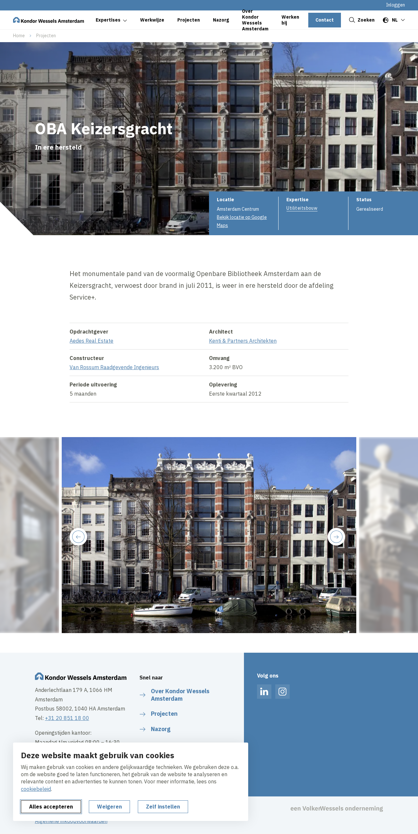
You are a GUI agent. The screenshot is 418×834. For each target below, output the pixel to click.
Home (19, 36)
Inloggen (395, 5)
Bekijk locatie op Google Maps (242, 221)
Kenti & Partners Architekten (243, 340)
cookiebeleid (36, 789)
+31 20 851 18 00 (67, 718)
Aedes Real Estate (91, 340)
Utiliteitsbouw (301, 208)
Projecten (46, 36)
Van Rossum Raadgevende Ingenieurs (114, 367)
